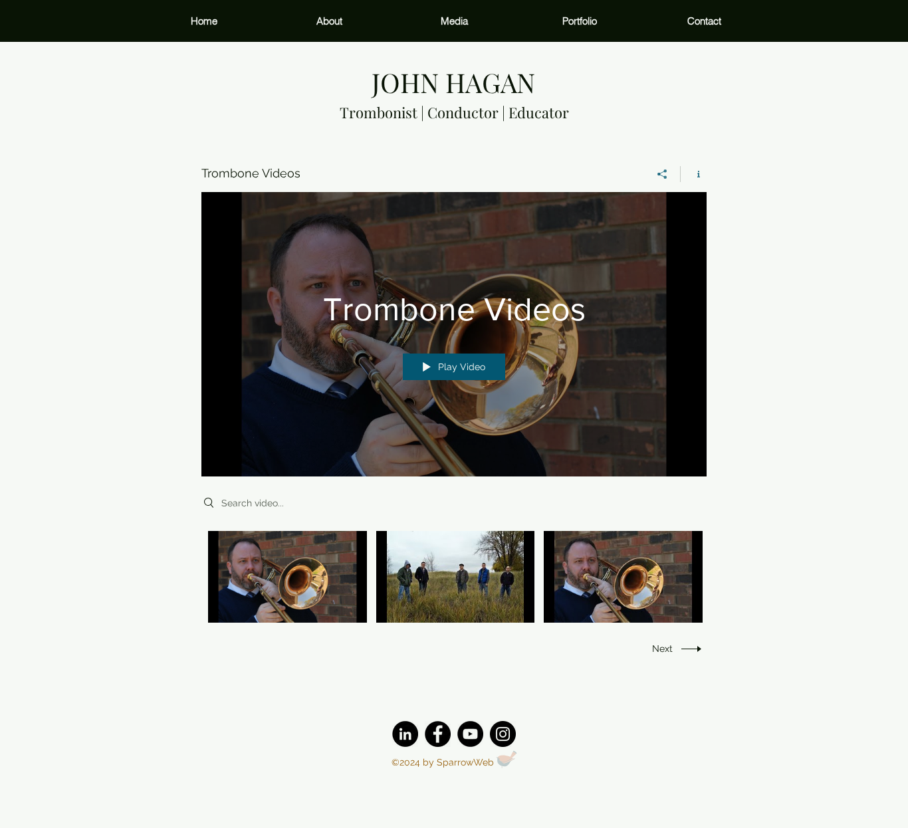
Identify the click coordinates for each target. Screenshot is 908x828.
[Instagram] (503, 734)
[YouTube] (470, 734)
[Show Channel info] (694, 174)
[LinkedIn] (405, 734)
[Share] (662, 174)
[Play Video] (287, 576)
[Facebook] (438, 734)
